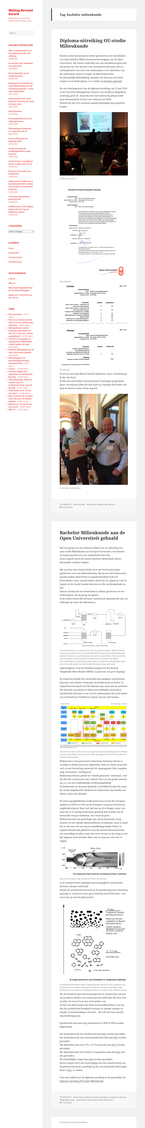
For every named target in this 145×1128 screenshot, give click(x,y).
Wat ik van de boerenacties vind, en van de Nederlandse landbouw (20, 322)
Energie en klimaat (118, 1097)
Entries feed (13, 253)
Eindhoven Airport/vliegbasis (96, 1097)
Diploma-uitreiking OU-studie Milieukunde (93, 43)
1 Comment (67, 1102)
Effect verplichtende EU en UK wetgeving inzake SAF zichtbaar (20, 53)
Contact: (12, 278)
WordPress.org (14, 262)
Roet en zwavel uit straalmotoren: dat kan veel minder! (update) (20, 399)
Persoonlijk (80, 504)
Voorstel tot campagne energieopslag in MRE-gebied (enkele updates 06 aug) (20, 342)
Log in (11, 248)
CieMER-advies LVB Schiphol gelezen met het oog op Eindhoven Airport (20, 209)
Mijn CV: (12, 283)
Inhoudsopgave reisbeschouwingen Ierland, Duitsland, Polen (18, 361)
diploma (111, 504)
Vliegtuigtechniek (67, 1100)
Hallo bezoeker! (15, 111)
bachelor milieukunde (98, 504)
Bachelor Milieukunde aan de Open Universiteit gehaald (92, 535)
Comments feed (15, 257)
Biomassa (79, 1097)
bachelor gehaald (113, 81)
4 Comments (67, 507)
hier (104, 1033)
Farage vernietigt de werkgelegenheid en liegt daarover (19, 151)
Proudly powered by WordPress (73, 1122)
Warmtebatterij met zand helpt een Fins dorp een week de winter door (21, 101)
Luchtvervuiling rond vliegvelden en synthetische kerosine (20, 374)
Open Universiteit (105, 1100)
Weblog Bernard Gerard (20, 12)
